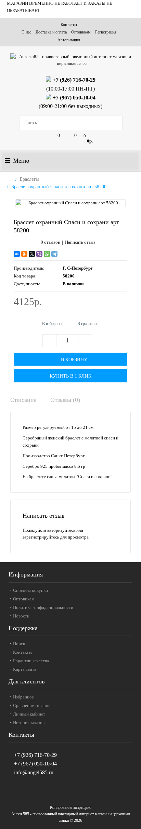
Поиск (19, 643)
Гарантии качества (31, 660)
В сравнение (87, 323)
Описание (23, 399)
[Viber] (39, 254)
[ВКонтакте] (17, 254)
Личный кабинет (29, 714)
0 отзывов (50, 242)
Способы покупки (30, 590)
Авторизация (68, 40)
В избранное (52, 323)
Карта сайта (24, 669)
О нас (26, 32)
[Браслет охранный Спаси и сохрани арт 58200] (70, 203)
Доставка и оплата (51, 32)
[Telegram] (54, 254)
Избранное (23, 696)
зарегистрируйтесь (41, 537)
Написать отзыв (80, 242)
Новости (21, 616)
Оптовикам (81, 32)
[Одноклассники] (24, 254)
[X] (32, 254)
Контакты (69, 24)
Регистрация (105, 32)
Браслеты (29, 179)
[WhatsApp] (47, 254)
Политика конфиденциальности (43, 607)
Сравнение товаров (31, 705)
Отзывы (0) (65, 399)
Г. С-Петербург (78, 268)
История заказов (28, 722)
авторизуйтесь (61, 530)
